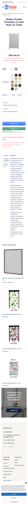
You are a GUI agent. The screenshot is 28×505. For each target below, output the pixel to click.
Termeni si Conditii (7, 471)
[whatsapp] (8, 446)
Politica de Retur (7, 474)
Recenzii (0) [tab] (6, 165)
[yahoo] (6, 446)
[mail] (23, 2)
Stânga (13, 95)
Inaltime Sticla (8, 102)
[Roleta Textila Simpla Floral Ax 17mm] (13, 368)
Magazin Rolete (11, 13)
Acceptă (14, 494)
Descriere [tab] (6, 155)
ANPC (4, 477)
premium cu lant (8, 131)
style (17, 131)
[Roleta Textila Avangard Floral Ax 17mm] (13, 333)
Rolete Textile (9, 130)
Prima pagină (4, 13)
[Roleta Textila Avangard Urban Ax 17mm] (13, 299)
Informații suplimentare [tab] (6, 159)
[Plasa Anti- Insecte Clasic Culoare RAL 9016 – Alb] (13, 262)
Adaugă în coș (14, 123)
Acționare (5, 95)
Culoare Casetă (4, 69)
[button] (26, 482)
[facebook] (18, 2)
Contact (5, 463)
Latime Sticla (8, 108)
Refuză (14, 498)
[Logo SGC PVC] (11, 5)
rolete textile (13, 131)
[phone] (25, 2)
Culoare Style (6, 82)
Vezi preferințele (14, 501)
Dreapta (20, 95)
